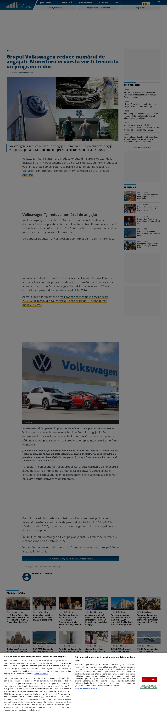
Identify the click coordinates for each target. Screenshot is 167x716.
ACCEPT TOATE (149, 679)
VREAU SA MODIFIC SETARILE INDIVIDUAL (148, 687)
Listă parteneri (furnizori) (86, 688)
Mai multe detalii (41, 674)
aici (42, 697)
